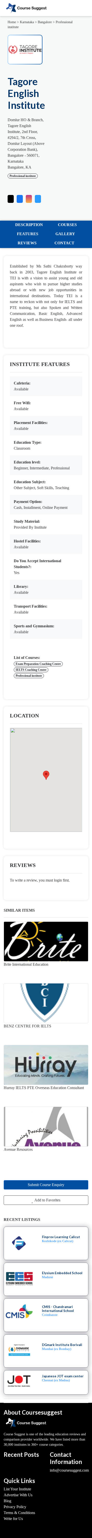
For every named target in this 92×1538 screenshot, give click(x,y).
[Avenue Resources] (46, 1126)
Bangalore (45, 22)
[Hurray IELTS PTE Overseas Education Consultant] (46, 1065)
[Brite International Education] (46, 941)
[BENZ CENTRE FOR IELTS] (46, 1003)
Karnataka (27, 22)
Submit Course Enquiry (46, 1185)
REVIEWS (27, 243)
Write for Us (13, 1519)
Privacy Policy (15, 1507)
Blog (7, 1501)
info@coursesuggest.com (69, 1470)
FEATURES (27, 234)
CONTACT (64, 243)
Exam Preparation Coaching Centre (38, 664)
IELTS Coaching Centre (31, 670)
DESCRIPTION (29, 225)
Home (12, 22)
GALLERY (65, 234)
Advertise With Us (18, 1495)
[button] (38, 198)
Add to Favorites (47, 1200)
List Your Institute (17, 1489)
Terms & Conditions (19, 1513)
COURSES (67, 225)
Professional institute (23, 176)
